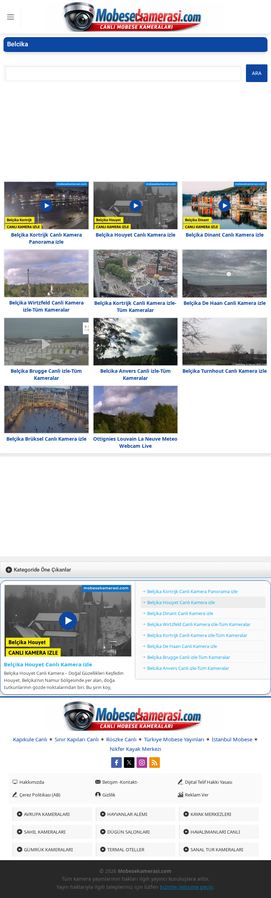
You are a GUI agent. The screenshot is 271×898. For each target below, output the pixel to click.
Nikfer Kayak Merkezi (135, 748)
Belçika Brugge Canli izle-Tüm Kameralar (46, 374)
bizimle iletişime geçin (186, 886)
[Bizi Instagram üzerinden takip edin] (142, 762)
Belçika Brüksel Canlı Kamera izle (46, 438)
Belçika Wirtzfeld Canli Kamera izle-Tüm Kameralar (46, 306)
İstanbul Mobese (232, 739)
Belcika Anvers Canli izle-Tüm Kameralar (135, 374)
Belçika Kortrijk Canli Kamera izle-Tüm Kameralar (135, 306)
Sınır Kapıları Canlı (77, 739)
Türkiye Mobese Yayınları (174, 739)
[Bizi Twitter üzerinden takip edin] (129, 762)
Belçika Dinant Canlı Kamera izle (225, 234)
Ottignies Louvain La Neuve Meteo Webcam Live (135, 442)
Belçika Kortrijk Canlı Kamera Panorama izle (46, 238)
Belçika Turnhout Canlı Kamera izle (224, 370)
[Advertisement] (135, 131)
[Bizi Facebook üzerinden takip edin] (116, 762)
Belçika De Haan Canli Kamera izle (224, 303)
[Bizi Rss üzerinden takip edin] (154, 762)
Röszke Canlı (121, 739)
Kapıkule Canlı (30, 739)
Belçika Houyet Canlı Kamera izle (135, 234)
